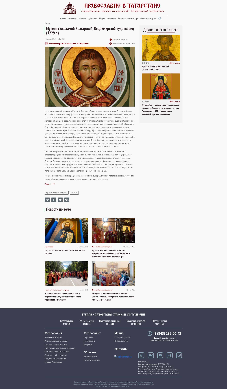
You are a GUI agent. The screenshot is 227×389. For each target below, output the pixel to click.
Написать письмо (92, 360)
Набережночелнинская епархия (109, 322)
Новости (82, 18)
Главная (47, 23)
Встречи (88, 344)
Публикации (92, 18)
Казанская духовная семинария (136, 322)
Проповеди (89, 341)
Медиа (102, 18)
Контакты (120, 348)
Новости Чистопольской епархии (57, 290)
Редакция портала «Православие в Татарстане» (69, 43)
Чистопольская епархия (66, 322)
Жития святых (175, 63)
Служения (88, 337)
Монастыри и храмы (148, 18)
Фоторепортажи (122, 337)
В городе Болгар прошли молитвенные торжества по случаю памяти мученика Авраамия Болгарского (63, 296)
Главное (63, 18)
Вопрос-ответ (90, 356)
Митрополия (111, 18)
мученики (74, 193)
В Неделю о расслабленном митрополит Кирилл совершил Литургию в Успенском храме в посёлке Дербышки (113, 296)
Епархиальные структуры (128, 18)
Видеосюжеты (121, 341)
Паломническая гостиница (160, 322)
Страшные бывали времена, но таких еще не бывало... (65, 252)
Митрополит (72, 18)
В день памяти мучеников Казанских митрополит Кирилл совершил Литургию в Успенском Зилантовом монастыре (111, 253)
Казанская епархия (53, 337)
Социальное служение (55, 358)
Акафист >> (50, 184)
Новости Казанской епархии (102, 247)
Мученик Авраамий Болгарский (56, 193)
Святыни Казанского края (57, 351)
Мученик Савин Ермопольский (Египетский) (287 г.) (155, 68)
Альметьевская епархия (87, 322)
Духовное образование (56, 355)
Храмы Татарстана (53, 362)
